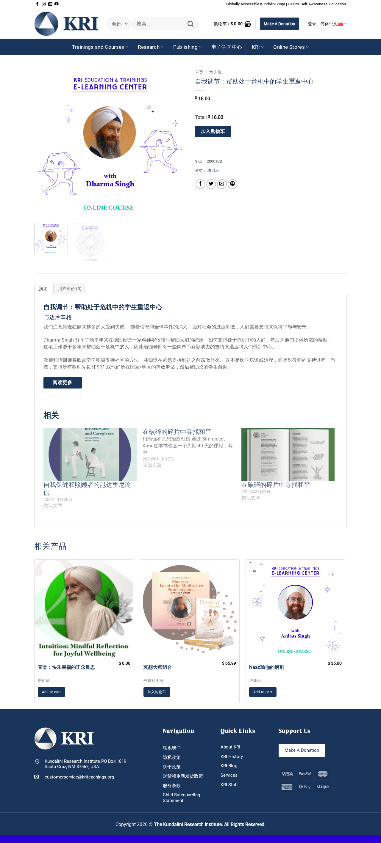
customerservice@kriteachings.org (79, 777)
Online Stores (289, 47)
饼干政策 (172, 767)
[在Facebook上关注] (37, 4)
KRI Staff (229, 784)
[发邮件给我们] (50, 4)
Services (229, 775)
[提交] (190, 24)
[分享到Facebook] (200, 184)
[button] (232, 23)
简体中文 (328, 23)
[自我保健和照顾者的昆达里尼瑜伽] (90, 454)
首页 (199, 72)
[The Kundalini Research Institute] (66, 24)
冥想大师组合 (157, 667)
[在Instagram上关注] (44, 4)
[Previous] (44, 143)
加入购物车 (213, 131)
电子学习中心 (226, 47)
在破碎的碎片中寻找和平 (275, 484)
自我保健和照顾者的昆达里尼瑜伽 (87, 488)
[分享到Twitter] (211, 184)
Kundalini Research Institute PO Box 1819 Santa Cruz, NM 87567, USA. (85, 764)
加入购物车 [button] (157, 692)
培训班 (215, 72)
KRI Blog (229, 765)
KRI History (232, 756)
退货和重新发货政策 (183, 776)
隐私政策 (172, 757)
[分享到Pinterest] (233, 184)
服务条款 (172, 785)
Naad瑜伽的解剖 (266, 667)
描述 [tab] (43, 288)
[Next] (175, 143)
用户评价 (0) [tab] (70, 288)
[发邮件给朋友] (222, 184)
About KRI (230, 747)
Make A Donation (279, 23)
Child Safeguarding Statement (181, 797)
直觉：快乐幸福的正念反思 (66, 667)
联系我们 (172, 748)
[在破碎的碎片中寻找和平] (192, 448)
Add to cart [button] (51, 692)
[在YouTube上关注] (56, 4)
